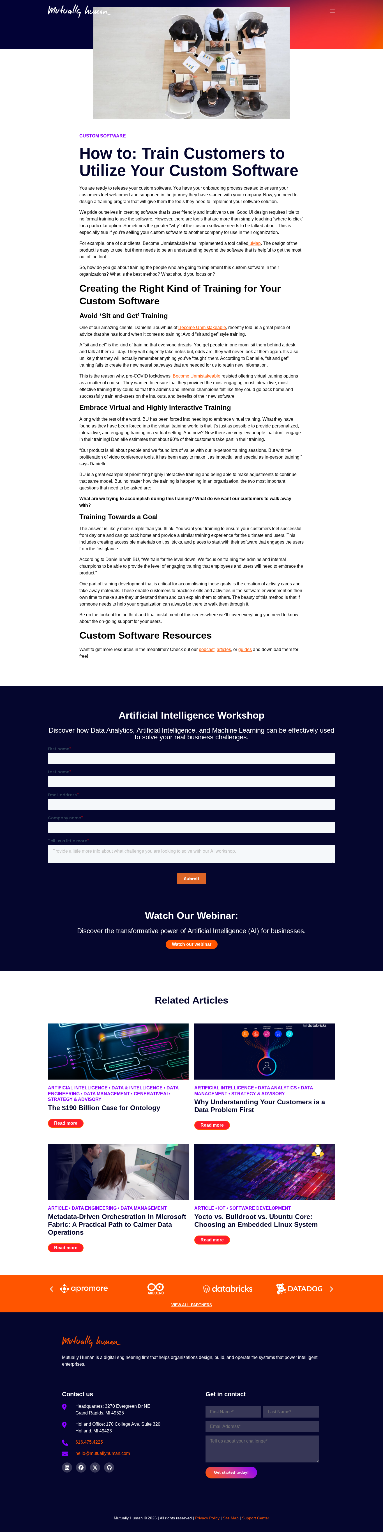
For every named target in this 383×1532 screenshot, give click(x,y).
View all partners (191, 1305)
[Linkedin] (67, 1467)
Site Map (231, 1518)
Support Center (255, 1518)
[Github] (109, 1467)
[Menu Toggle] (332, 11)
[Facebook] (81, 1467)
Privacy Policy (207, 1518)
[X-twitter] (95, 1467)
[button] (51, 1288)
